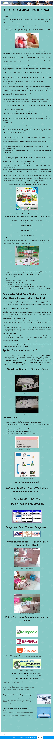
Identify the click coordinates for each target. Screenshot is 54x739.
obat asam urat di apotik (24, 31)
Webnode (49, 734)
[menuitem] (21, 3)
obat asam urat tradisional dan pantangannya (16, 94)
